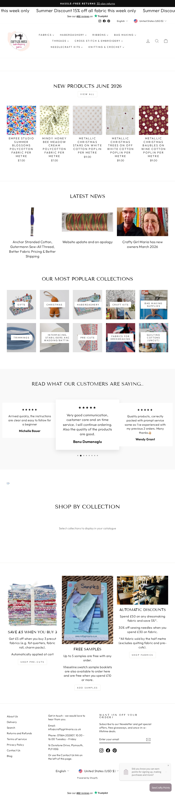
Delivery (12, 722)
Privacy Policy (15, 744)
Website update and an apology (87, 242)
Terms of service (17, 739)
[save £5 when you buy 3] (32, 601)
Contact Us (13, 750)
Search (11, 727)
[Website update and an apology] (87, 221)
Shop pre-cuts (32, 662)
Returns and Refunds (19, 733)
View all (87, 94)
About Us (12, 716)
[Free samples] (87, 610)
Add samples (87, 687)
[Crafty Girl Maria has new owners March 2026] (142, 221)
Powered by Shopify (87, 777)
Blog (9, 756)
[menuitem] (46, 35)
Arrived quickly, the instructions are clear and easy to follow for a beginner (29, 420)
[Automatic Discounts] (142, 590)
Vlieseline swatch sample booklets (87, 667)
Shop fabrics (142, 655)
